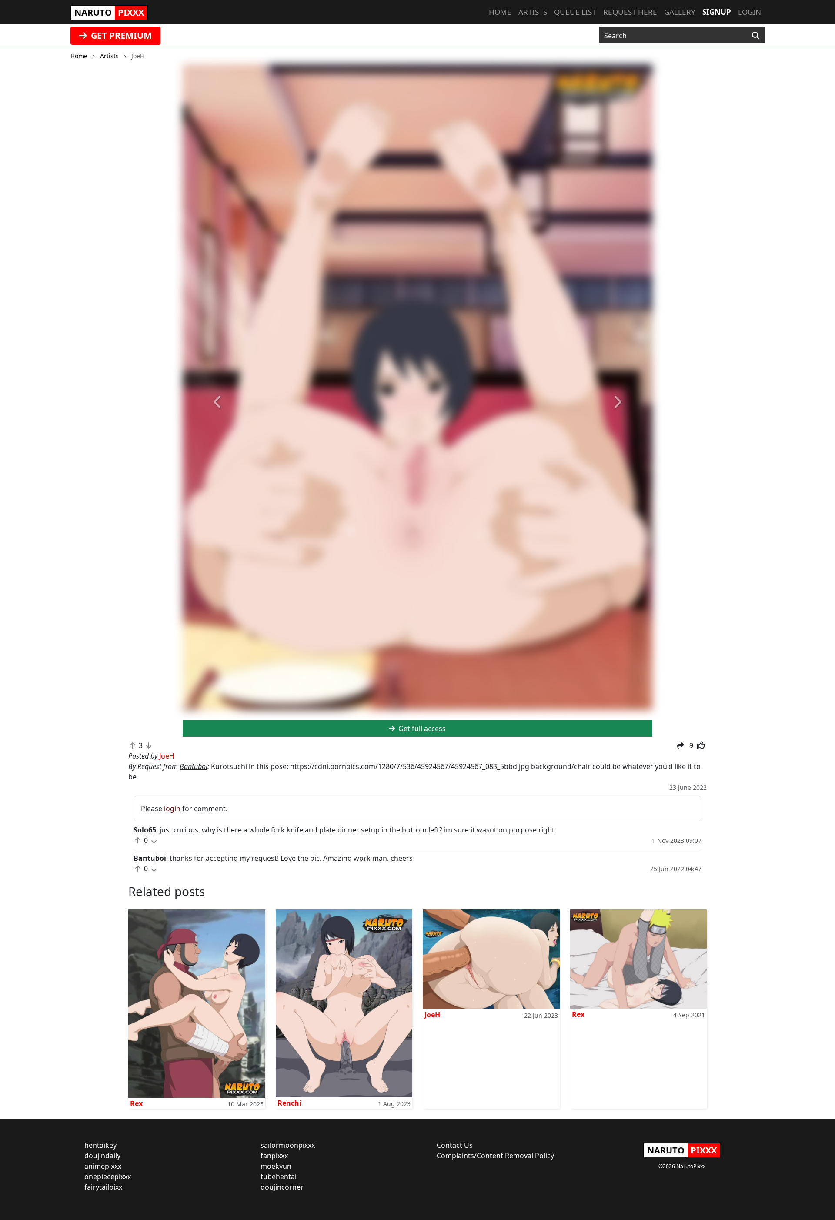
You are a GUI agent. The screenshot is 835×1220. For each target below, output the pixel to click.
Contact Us (455, 1145)
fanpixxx (274, 1155)
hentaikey (100, 1145)
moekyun (276, 1166)
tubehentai (279, 1176)
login (172, 808)
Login (749, 12)
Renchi (289, 1103)
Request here (630, 12)
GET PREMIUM (120, 35)
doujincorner (282, 1187)
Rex (136, 1103)
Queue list (575, 12)
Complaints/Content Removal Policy (495, 1155)
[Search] (756, 35)
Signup (716, 12)
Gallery (679, 12)
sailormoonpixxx (288, 1145)
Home (500, 12)
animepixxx (102, 1166)
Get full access (421, 728)
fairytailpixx (103, 1187)
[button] (218, 402)
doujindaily (102, 1155)
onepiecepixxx (107, 1176)
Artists (532, 12)
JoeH (432, 1014)
